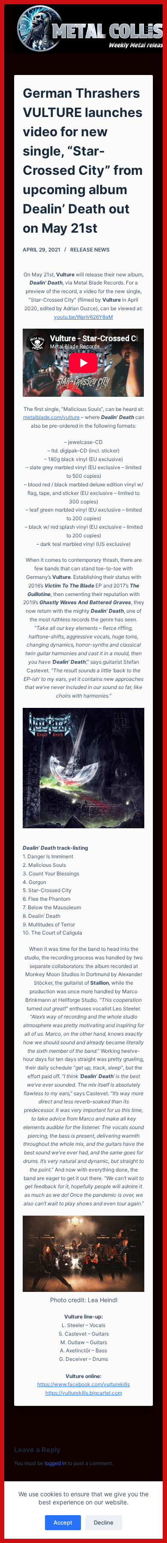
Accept (63, 1522)
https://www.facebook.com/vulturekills (83, 1384)
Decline (103, 1522)
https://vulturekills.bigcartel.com (83, 1393)
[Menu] (149, 29)
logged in (55, 1463)
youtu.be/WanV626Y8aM (83, 317)
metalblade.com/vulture (51, 417)
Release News (90, 249)
